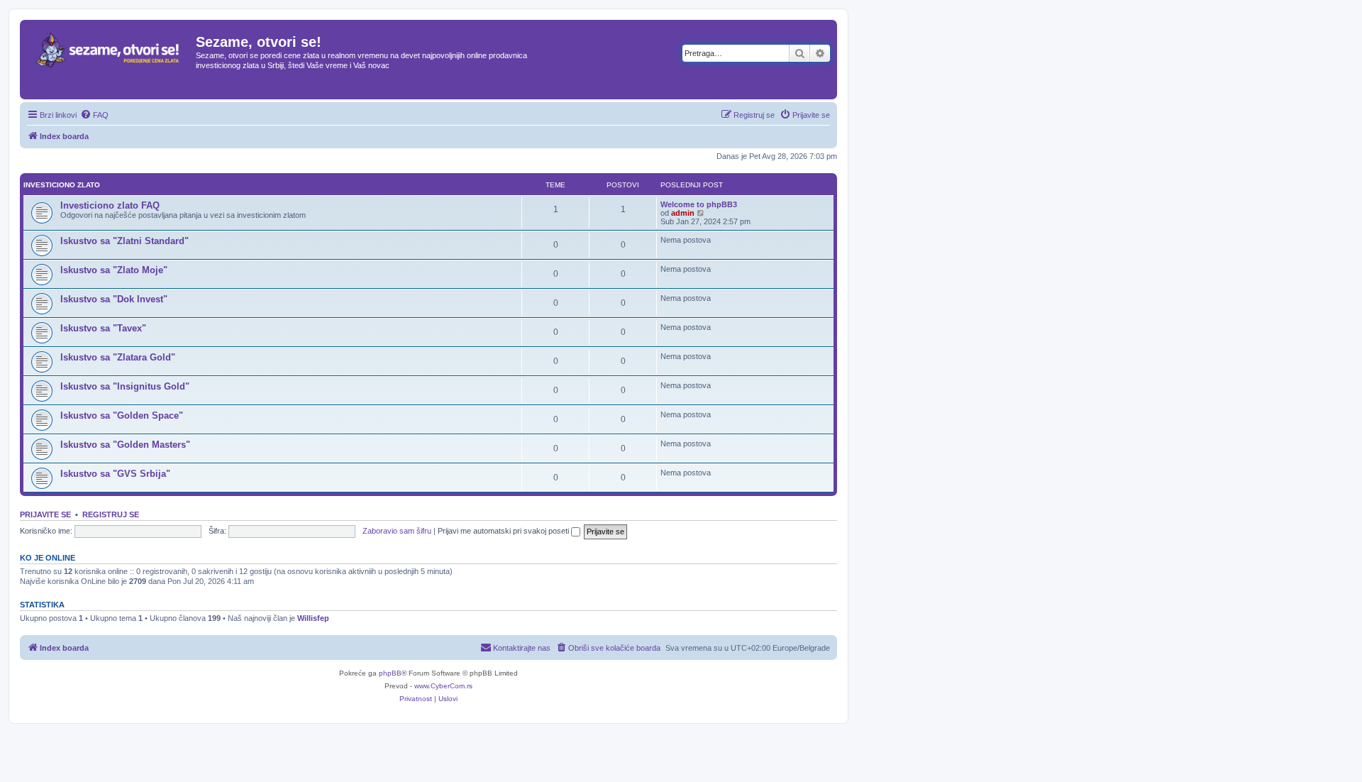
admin (682, 213)
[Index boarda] (109, 59)
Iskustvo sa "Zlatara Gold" (117, 357)
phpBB (390, 673)
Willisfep (313, 618)
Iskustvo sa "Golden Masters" (125, 444)
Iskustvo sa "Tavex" (103, 328)
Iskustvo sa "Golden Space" (121, 415)
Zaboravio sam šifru (396, 531)
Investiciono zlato (61, 185)
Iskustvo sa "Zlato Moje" (113, 270)
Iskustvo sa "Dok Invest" (113, 299)
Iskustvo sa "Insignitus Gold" (124, 386)
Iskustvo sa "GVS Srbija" (115, 473)
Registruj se (110, 514)
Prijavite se (45, 514)
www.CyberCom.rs (443, 686)
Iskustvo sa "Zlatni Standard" (124, 241)
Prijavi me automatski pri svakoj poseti (504, 531)
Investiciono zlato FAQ (110, 205)
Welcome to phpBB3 (698, 204)
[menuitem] (94, 114)
